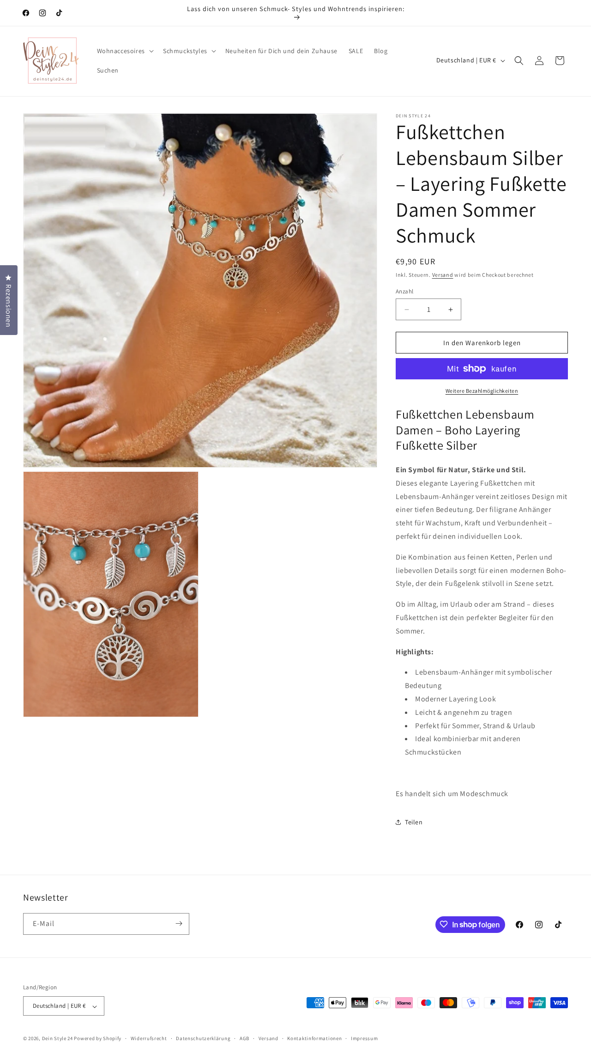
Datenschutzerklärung (203, 1038)
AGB (244, 1038)
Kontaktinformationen (314, 1038)
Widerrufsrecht (149, 1038)
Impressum (364, 1038)
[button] (124, 51)
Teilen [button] (414, 822)
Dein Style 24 (57, 1039)
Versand (442, 274)
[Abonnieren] (179, 923)
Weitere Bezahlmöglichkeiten (482, 390)
